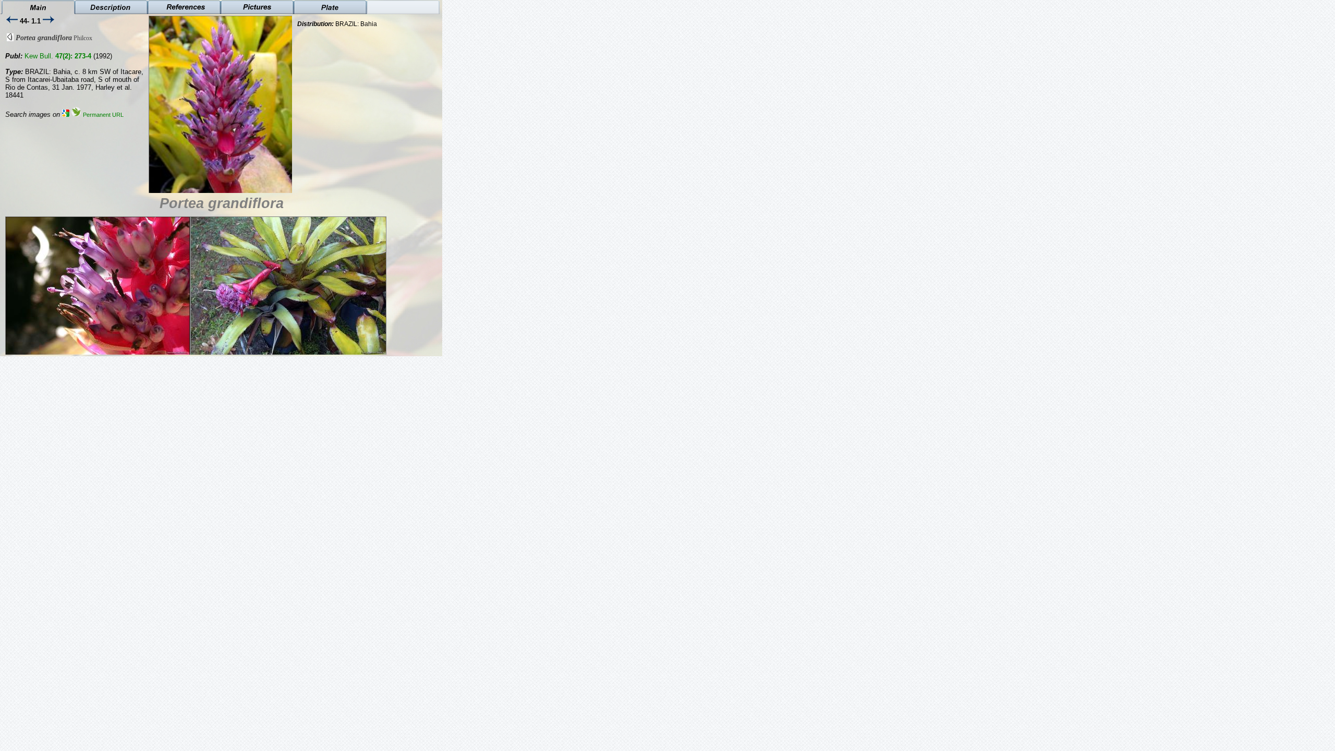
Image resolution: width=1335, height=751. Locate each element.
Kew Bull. (58, 56)
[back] (10, 39)
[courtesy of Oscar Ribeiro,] (241, 191)
